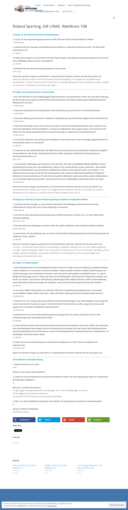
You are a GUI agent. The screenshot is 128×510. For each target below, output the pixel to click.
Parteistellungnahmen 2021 (47, 12)
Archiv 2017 (67, 12)
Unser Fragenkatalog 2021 (79, 5)
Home (37, 5)
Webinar (61, 5)
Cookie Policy (52, 506)
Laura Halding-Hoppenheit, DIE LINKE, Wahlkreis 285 (89, 466)
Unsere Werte (49, 5)
